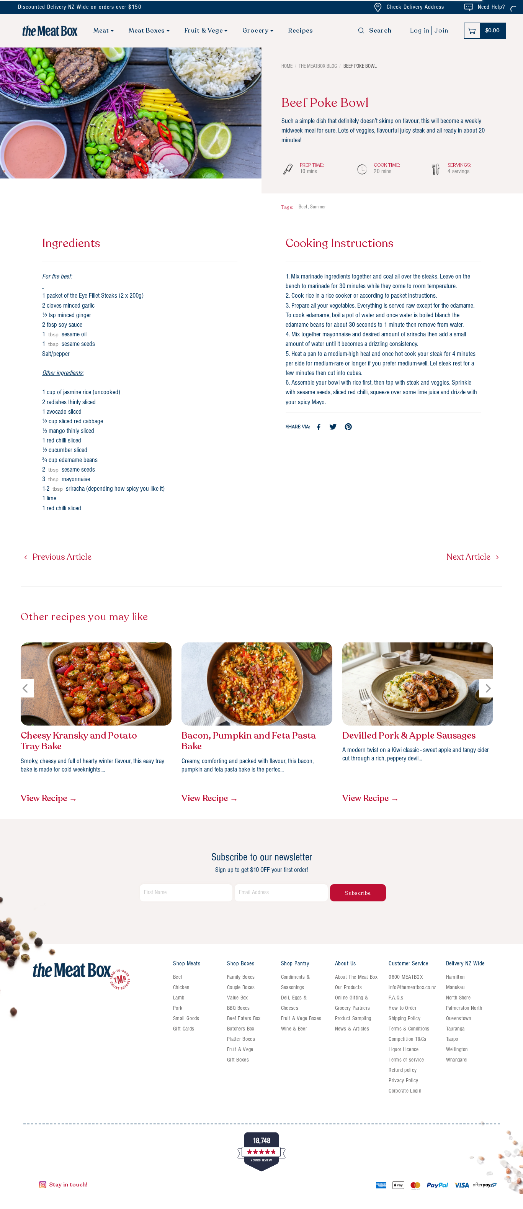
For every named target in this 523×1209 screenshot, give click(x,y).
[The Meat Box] (98, 976)
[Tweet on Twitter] (334, 427)
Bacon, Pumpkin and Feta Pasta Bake (248, 742)
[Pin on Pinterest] (349, 427)
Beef (303, 207)
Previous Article (61, 557)
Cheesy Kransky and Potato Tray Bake (79, 742)
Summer (318, 207)
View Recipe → (49, 798)
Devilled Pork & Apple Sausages (409, 736)
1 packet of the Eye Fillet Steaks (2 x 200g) (93, 296)
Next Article (469, 557)
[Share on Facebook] (319, 427)
